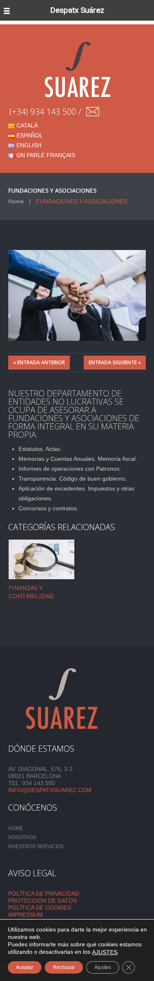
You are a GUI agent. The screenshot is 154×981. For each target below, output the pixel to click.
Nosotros (22, 837)
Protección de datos (42, 900)
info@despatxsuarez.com (50, 790)
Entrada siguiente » (115, 362)
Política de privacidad (43, 893)
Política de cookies (39, 907)
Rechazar (64, 967)
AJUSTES (104, 952)
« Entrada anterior (39, 362)
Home (16, 201)
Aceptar (24, 967)
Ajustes (102, 967)
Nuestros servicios (36, 846)
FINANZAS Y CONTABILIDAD (31, 591)
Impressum (25, 914)
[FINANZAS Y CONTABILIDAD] (41, 559)
